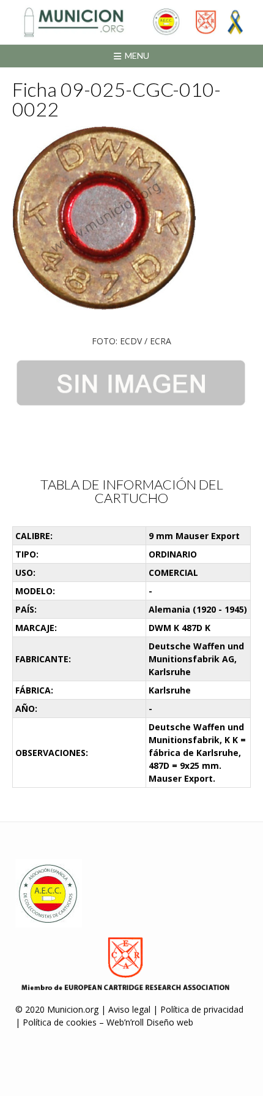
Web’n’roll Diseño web (149, 1022)
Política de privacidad (201, 1009)
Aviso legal (129, 1009)
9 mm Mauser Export (194, 536)
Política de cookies (60, 1022)
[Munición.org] (131, 22)
